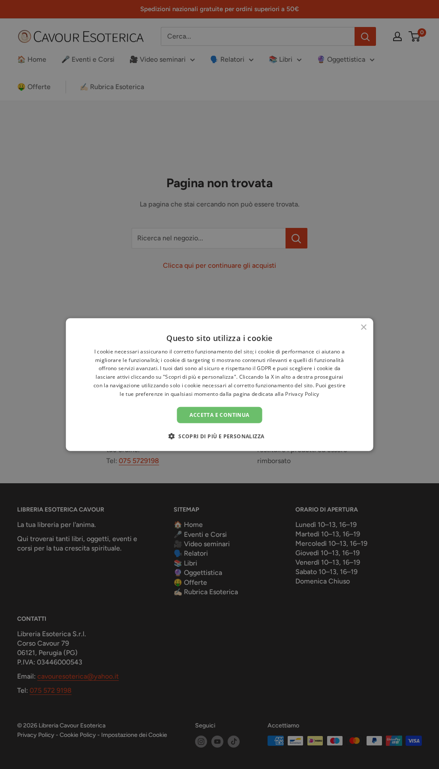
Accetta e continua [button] (219, 414)
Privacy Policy (302, 394)
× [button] (363, 327)
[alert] (219, 384)
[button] (220, 436)
